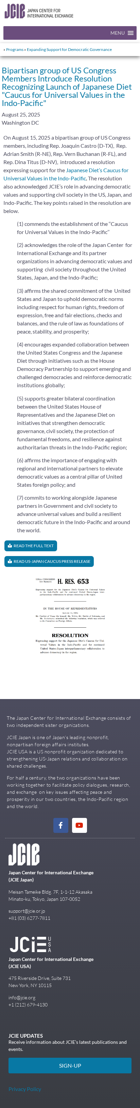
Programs (14, 49)
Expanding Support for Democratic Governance (69, 49)
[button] (117, 33)
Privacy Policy (24, 1089)
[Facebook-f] (60, 825)
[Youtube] (79, 825)
